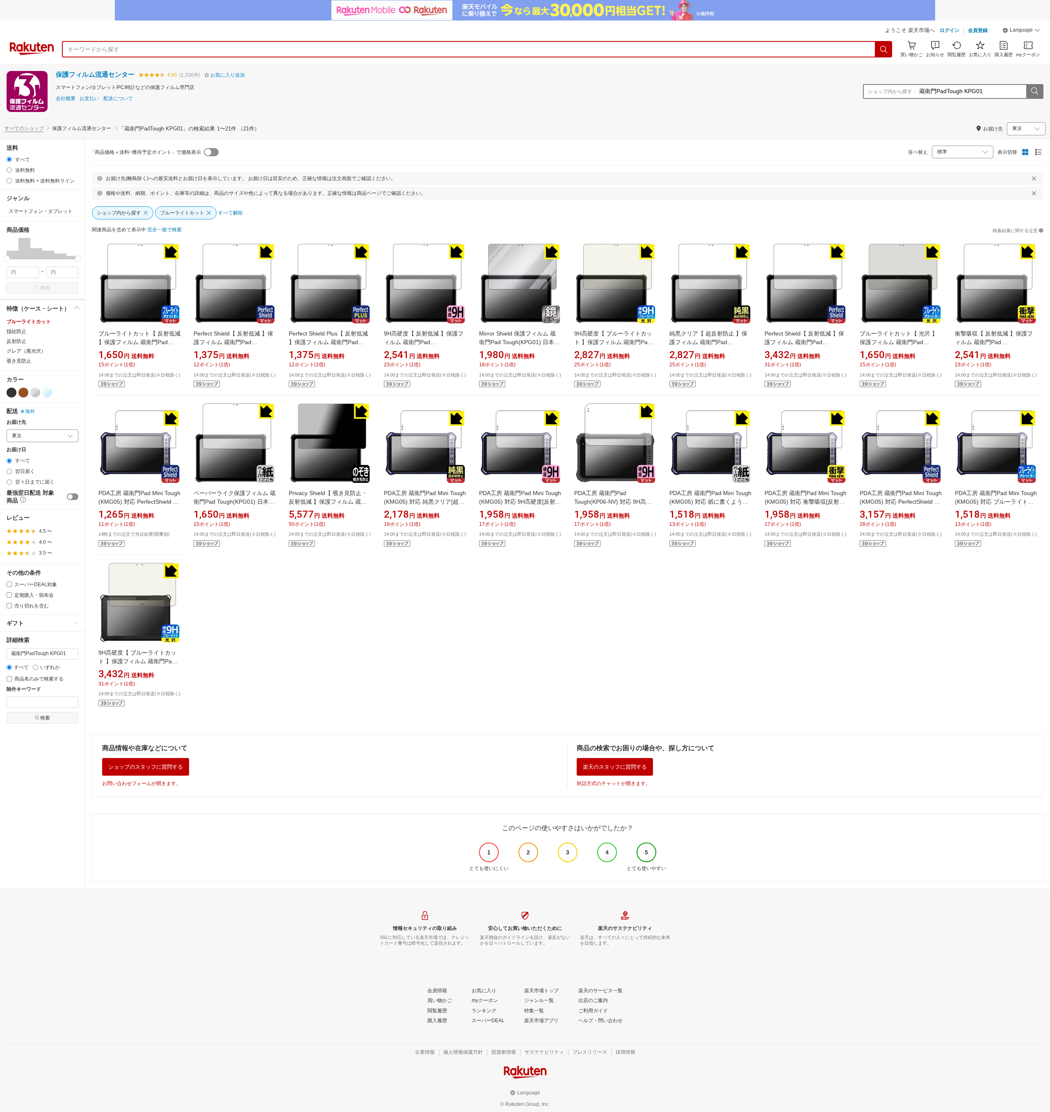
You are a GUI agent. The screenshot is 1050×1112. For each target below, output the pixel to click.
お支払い (89, 98)
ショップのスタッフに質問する (145, 767)
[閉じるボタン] (1034, 178)
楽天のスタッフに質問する (615, 767)
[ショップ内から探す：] (1034, 91)
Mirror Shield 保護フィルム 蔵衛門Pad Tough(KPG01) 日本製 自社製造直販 (519, 342)
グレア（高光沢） (26, 351)
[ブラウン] (23, 392)
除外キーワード (24, 689)
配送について (118, 98)
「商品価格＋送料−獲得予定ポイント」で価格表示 (145, 152)
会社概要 (65, 98)
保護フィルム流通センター (95, 74)
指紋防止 (16, 331)
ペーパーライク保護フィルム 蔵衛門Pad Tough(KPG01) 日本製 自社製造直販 (235, 502)
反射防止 (16, 341)
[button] (1021, 31)
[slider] (7, 259)
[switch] (72, 496)
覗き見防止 (19, 361)
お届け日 (16, 449)
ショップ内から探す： (892, 91)
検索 (45, 288)
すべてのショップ (24, 128)
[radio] (9, 159)
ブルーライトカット (29, 321)
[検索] (884, 49)
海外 (30, 411)
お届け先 (16, 422)
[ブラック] (11, 392)
